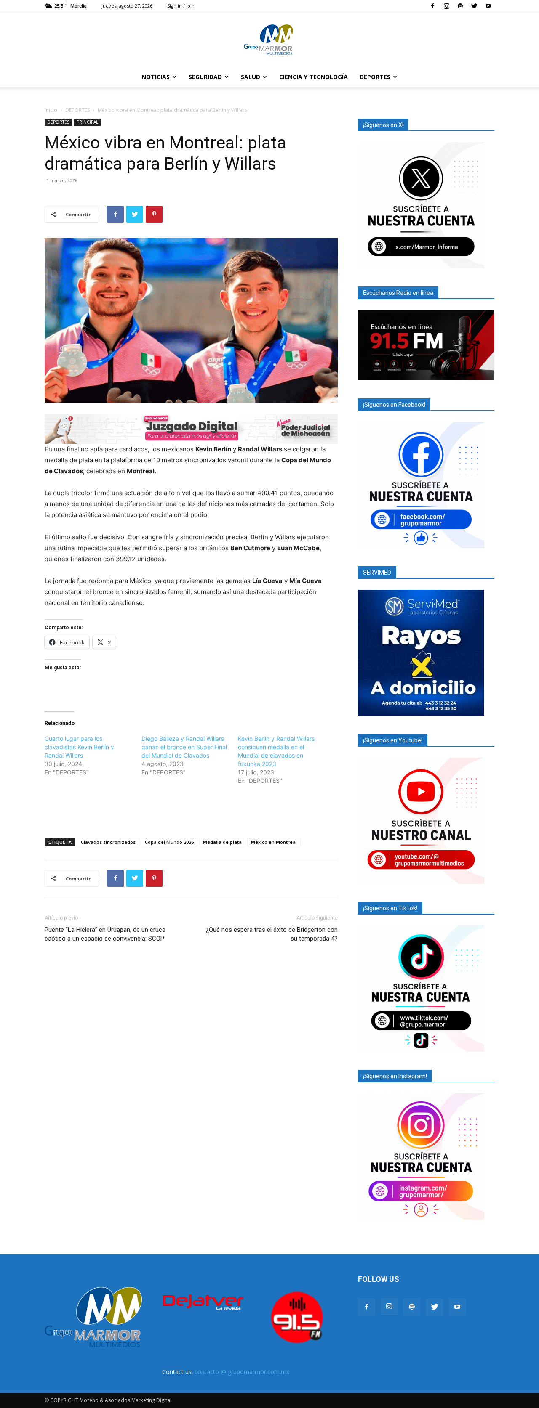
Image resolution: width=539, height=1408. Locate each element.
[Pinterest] (154, 214)
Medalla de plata (222, 842)
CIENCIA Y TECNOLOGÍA (313, 77)
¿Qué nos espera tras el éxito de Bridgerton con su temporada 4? (272, 934)
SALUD (250, 77)
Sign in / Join (181, 6)
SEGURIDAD (205, 77)
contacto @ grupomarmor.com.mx (242, 1372)
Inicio (51, 110)
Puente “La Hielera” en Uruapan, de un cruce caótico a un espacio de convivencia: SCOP (105, 934)
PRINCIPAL (87, 122)
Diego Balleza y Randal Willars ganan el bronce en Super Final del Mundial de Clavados (184, 747)
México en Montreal (274, 842)
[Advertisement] (191, 809)
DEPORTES (375, 77)
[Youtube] (488, 6)
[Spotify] (460, 6)
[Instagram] (446, 6)
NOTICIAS (155, 77)
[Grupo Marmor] (269, 40)
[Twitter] (474, 6)
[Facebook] (432, 6)
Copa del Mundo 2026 (169, 842)
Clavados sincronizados (108, 842)
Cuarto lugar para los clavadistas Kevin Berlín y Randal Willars (79, 747)
